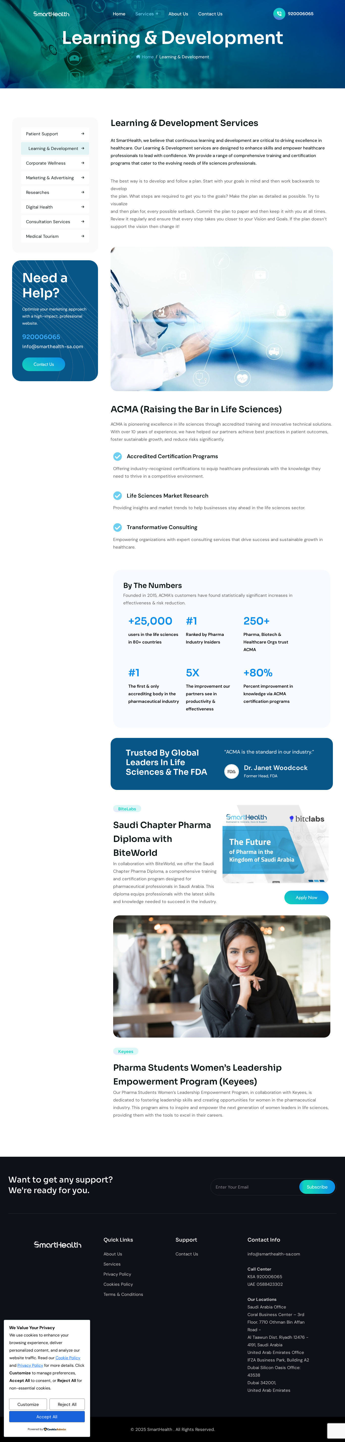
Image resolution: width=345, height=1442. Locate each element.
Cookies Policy (118, 1284)
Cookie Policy (68, 1357)
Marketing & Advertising (50, 178)
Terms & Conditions (123, 1294)
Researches (37, 192)
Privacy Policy (117, 1274)
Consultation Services (48, 221)
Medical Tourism (42, 236)
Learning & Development (53, 148)
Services (144, 14)
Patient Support (42, 134)
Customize (28, 1404)
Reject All (67, 1404)
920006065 (300, 13)
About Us (178, 14)
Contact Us (210, 14)
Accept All (46, 1417)
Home (119, 14)
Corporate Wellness (46, 163)
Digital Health (39, 207)
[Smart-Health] (51, 14)
